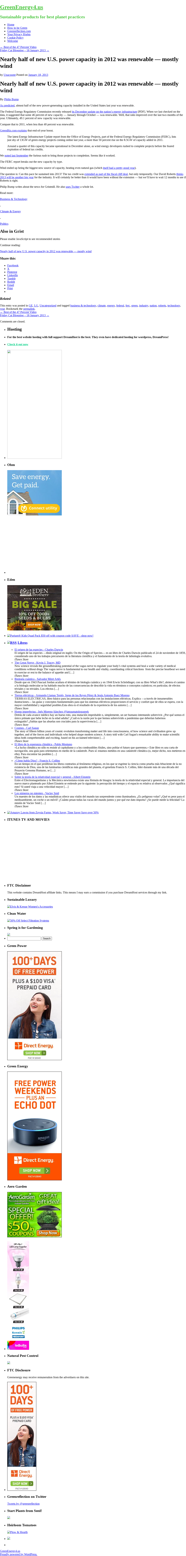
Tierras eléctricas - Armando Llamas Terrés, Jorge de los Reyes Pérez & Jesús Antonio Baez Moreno (72, 695)
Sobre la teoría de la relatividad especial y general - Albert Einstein (52, 776)
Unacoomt (10, 74)
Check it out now (17, 344)
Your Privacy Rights (19, 34)
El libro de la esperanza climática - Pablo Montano (43, 744)
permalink (29, 308)
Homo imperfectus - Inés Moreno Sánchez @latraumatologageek (52, 711)
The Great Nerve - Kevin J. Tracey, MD (37, 662)
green (134, 305)
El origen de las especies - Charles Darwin (39, 649)
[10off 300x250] (34, 629)
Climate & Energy (10, 211)
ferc (128, 305)
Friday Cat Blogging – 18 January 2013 (24, 50)
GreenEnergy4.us (21, 7)
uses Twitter (73, 186)
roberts (162, 305)
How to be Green (17, 27)
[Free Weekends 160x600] (21, 1489)
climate (102, 305)
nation (153, 305)
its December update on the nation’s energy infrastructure (104, 111)
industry (143, 305)
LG (36, 305)
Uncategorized (48, 305)
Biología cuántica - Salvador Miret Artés (38, 679)
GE (31, 305)
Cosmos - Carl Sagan (27, 727)
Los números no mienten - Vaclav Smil (37, 793)
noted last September (16, 155)
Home (10, 24)
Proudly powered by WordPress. (18, 1554)
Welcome (12, 40)
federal (120, 305)
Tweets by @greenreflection (23, 1503)
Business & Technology (13, 199)
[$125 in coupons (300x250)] (34, 1236)
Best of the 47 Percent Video (18, 47)
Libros (22, 643)
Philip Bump (11, 99)
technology (173, 305)
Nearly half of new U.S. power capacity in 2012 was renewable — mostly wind (46, 251)
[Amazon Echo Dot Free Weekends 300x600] (34, 1179)
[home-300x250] (34, 514)
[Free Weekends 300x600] (34, 1059)
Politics (4, 223)
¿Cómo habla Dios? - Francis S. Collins (37, 760)
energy (111, 305)
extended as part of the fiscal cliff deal (106, 174)
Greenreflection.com (19, 31)
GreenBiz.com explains (13, 130)
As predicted (7, 105)
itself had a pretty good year (119, 167)
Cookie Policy (15, 37)
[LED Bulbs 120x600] (18, 1348)
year (2, 308)
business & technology (83, 305)
